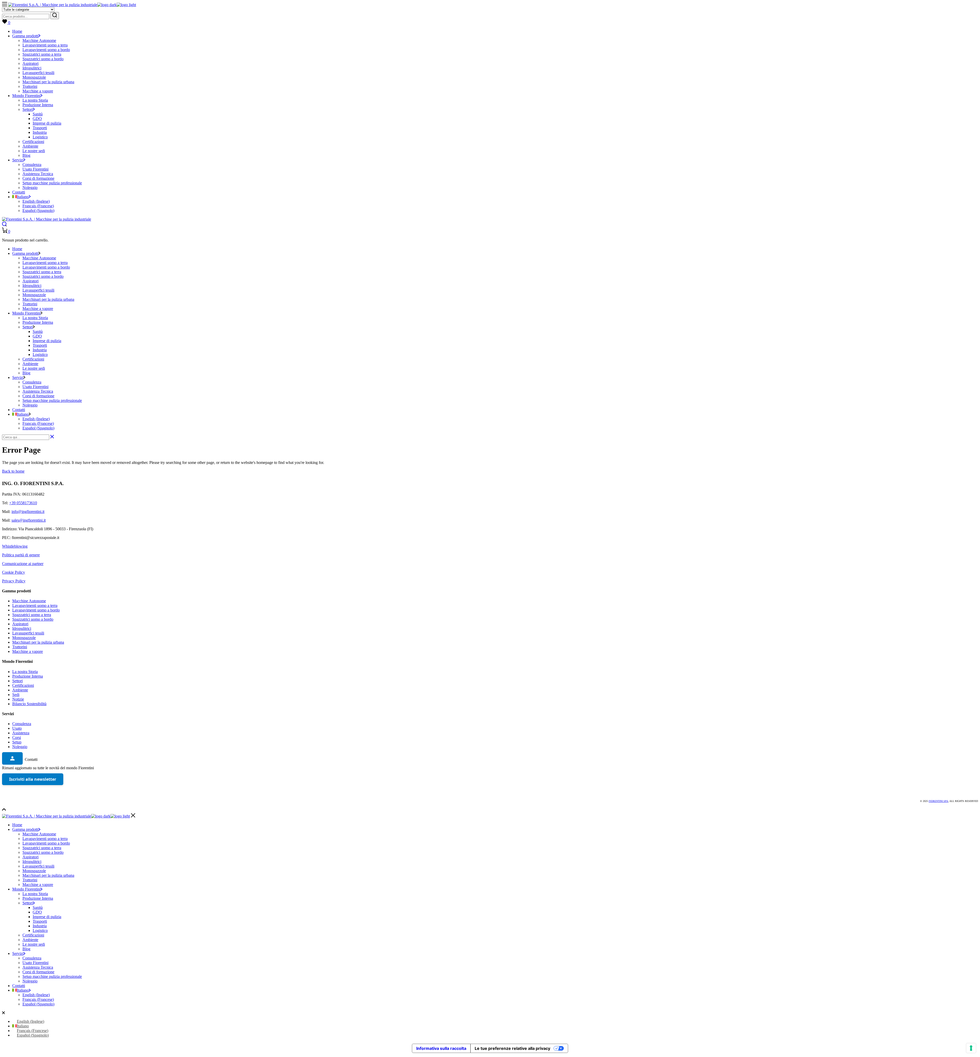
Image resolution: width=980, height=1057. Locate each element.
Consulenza (21, 724)
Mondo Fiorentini (26, 889)
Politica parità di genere (21, 555)
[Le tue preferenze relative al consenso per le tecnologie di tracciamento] (971, 1048)
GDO (37, 912)
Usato (17, 728)
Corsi (16, 737)
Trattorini (19, 647)
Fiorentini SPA (938, 801)
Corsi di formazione (38, 972)
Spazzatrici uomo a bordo (32, 619)
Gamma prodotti (25, 829)
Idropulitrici (21, 628)
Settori (17, 681)
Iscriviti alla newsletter (32, 779)
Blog (26, 949)
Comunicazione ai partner (22, 563)
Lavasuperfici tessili (28, 633)
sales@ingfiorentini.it (28, 520)
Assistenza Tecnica (37, 967)
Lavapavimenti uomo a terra (34, 605)
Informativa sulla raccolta (441, 1048)
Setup (16, 742)
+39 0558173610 (23, 503)
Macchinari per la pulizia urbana (38, 642)
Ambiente (20, 690)
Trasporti (40, 921)
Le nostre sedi (33, 944)
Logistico (40, 930)
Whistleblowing (15, 546)
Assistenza (20, 733)
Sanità (38, 907)
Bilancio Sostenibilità (29, 704)
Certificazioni (23, 685)
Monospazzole (24, 637)
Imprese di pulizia (47, 917)
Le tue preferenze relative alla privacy (512, 1048)
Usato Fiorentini (35, 962)
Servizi (17, 953)
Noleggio (19, 746)
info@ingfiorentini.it (27, 511)
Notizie (18, 699)
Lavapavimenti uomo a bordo (36, 610)
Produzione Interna (27, 676)
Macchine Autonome (29, 601)
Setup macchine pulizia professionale (52, 976)
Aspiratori (20, 624)
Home (17, 825)
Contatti (18, 985)
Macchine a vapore (27, 651)
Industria (40, 926)
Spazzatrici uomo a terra (31, 614)
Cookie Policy (13, 572)
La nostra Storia (25, 671)
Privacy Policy (14, 581)
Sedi (15, 694)
